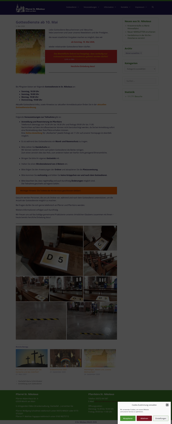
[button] (167, 405)
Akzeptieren (128, 418)
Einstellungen (160, 418)
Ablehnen (144, 418)
